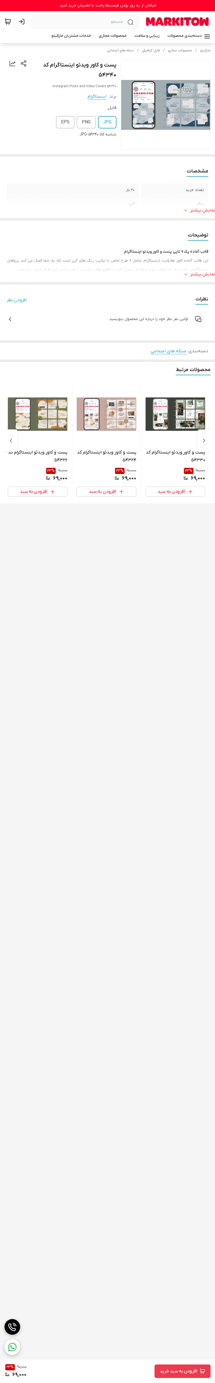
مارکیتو (205, 50)
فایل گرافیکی (151, 50)
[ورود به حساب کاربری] (22, 21)
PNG (86, 122)
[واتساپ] (12, 1347)
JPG (107, 122)
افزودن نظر (17, 300)
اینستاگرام (97, 96)
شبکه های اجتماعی (120, 50)
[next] (11, 440)
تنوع (29, 269)
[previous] (204, 440)
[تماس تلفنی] (12, 1327)
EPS (65, 122)
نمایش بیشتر (202, 210)
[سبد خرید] (7, 21)
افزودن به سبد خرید (178, 1371)
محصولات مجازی (180, 50)
